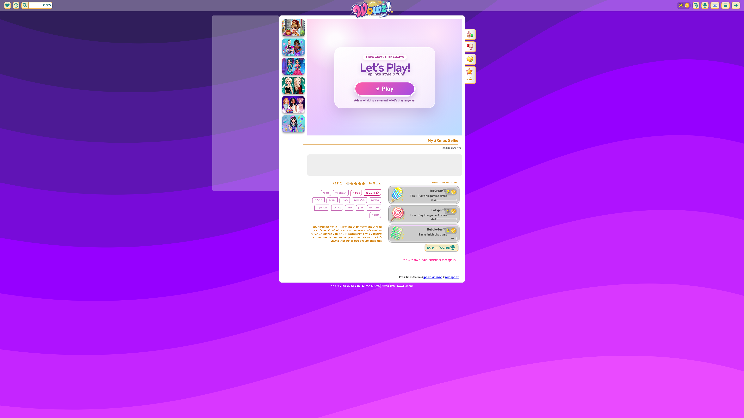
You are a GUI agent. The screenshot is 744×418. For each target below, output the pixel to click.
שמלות (318, 200)
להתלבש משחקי (432, 277)
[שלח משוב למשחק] (452, 148)
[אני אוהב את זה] (470, 34)
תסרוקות (322, 207)
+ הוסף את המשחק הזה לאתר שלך (431, 260)
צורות (332, 200)
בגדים (337, 207)
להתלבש (372, 192)
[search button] (24, 5)
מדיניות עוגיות (351, 286)
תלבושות (359, 200)
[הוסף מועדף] (470, 59)
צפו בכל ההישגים (438, 247)
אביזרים (374, 207)
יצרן (360, 207)
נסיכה (356, 192)
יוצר (349, 207)
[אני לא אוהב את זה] (470, 46)
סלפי (326, 192)
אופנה (375, 215)
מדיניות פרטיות (371, 286)
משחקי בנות (452, 277)
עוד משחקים (470, 78)
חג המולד (340, 192)
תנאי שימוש (388, 286)
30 (681, 5)
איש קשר (336, 286)
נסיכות (375, 200)
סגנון (345, 200)
